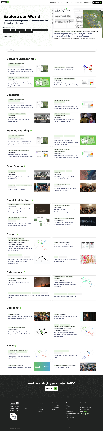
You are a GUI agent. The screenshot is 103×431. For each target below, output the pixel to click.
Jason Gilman (94, 31)
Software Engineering (76, 31)
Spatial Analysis (36, 30)
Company (18, 185)
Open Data (28, 30)
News (26, 350)
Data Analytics (7, 32)
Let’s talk (49, 389)
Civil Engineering (24, 32)
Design (15, 238)
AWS (63, 184)
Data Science (12, 278)
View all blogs (7, 36)
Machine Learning (20, 30)
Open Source (7, 30)
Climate (13, 30)
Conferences (58, 365)
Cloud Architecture (25, 204)
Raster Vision (16, 32)
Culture (14, 365)
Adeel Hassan (86, 31)
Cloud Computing (22, 217)
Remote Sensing (36, 292)
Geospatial (57, 31)
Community (44, 30)
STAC (31, 32)
